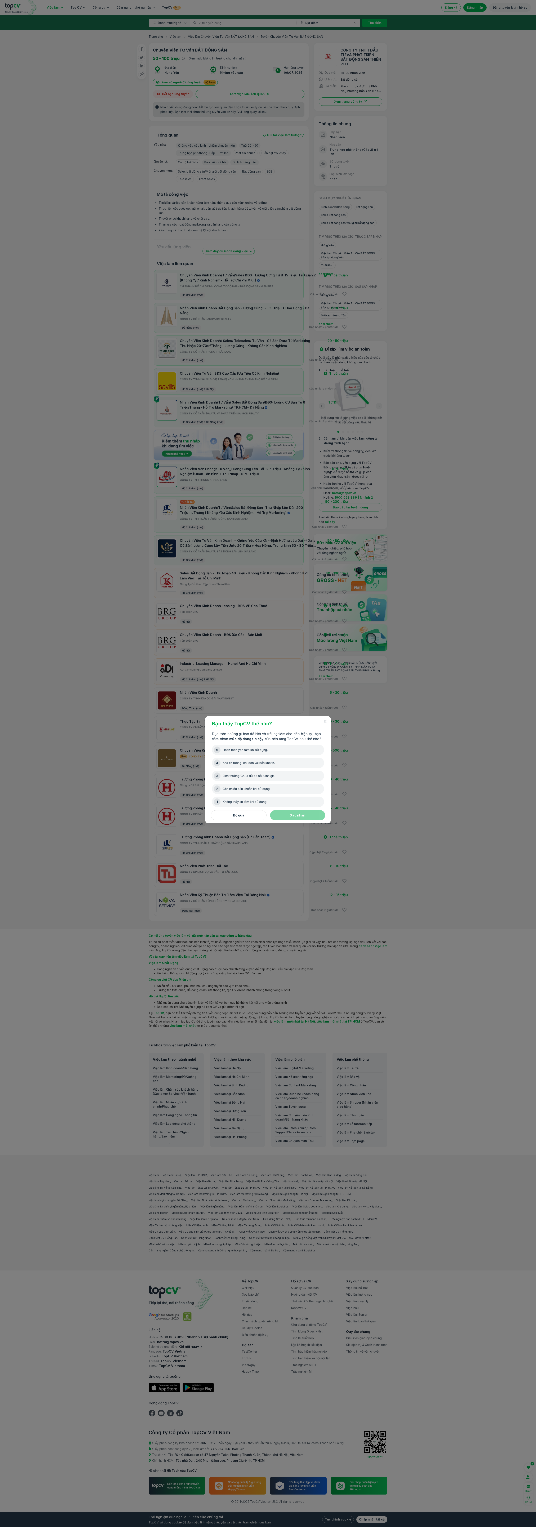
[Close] (325, 721)
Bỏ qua (238, 815)
